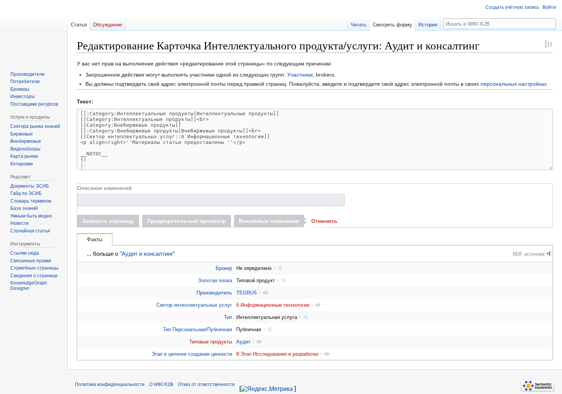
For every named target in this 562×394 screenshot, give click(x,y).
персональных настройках (514, 84)
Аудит (243, 342)
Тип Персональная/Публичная (197, 329)
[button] (324, 221)
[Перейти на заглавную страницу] (33, 30)
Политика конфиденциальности (110, 384)
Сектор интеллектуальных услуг (194, 305)
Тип (228, 317)
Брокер (224, 268)
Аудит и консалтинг (147, 254)
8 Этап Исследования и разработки (277, 354)
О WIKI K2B (161, 384)
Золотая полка (215, 280)
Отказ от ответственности (206, 384)
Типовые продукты (210, 342)
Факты (94, 239)
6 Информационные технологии (272, 305)
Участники (300, 75)
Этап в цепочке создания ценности (191, 354)
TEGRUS (246, 293)
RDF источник (529, 254)
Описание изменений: (105, 188)
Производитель (214, 293)
